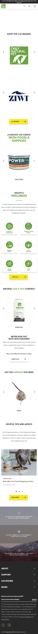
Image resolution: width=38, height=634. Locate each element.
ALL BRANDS (15, 121)
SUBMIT (34, 599)
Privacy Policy (5, 619)
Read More (15, 497)
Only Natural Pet (10, 632)
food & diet (7, 478)
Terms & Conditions (26, 617)
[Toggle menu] (35, 6)
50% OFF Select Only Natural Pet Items (19, 1)
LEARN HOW (15, 359)
